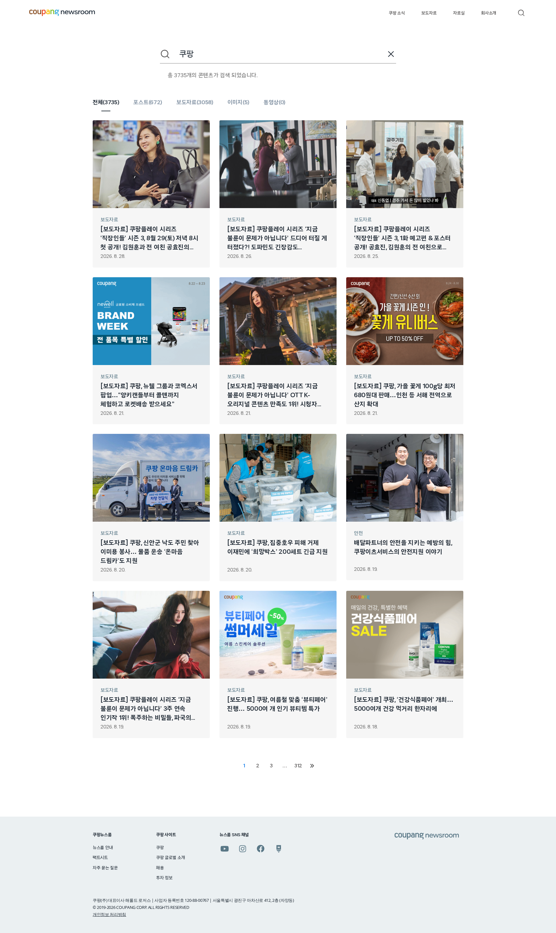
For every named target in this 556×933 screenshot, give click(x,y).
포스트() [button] (147, 102)
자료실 (458, 13)
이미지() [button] (238, 102)
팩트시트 (100, 857)
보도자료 (428, 13)
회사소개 (488, 13)
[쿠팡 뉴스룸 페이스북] (260, 849)
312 (298, 765)
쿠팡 (159, 848)
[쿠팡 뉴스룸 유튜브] (224, 849)
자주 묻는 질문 (105, 868)
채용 (159, 868)
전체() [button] (106, 102)
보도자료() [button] (194, 102)
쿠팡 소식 (396, 13)
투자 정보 (164, 878)
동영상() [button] (274, 102)
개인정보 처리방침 (109, 914)
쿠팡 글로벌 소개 (170, 857)
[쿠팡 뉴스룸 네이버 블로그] (278, 849)
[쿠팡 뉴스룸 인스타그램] (242, 849)
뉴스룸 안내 (103, 848)
